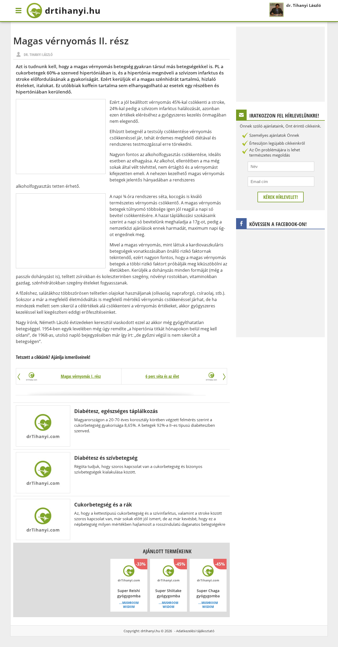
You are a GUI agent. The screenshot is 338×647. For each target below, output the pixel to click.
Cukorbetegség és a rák (103, 504)
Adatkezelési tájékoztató (195, 631)
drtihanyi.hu (150, 631)
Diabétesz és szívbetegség (106, 457)
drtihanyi (73, 10)
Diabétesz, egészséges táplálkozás (116, 411)
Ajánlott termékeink (167, 551)
